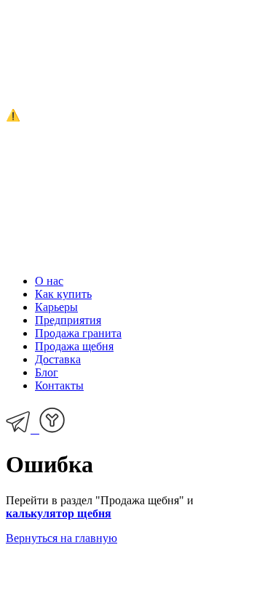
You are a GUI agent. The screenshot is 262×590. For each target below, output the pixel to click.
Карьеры (56, 307)
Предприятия (68, 320)
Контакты (59, 385)
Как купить (63, 294)
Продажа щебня (74, 346)
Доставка (58, 359)
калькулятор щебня (58, 513)
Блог (46, 372)
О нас (49, 281)
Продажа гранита (78, 333)
